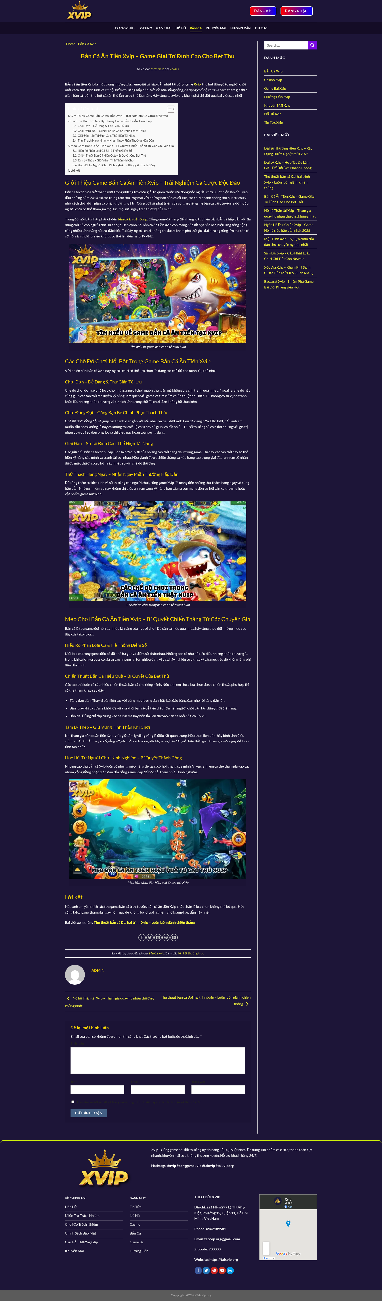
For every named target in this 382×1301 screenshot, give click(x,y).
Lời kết (75, 170)
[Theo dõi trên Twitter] (206, 1270)
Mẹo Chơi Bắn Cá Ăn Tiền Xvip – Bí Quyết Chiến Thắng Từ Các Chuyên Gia (122, 146)
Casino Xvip (273, 80)
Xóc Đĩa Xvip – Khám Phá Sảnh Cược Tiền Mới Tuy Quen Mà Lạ (288, 270)
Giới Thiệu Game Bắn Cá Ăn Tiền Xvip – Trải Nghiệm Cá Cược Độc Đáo (119, 116)
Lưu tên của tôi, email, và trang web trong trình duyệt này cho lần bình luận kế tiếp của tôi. (139, 1102)
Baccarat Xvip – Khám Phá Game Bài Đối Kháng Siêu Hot (288, 284)
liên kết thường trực (191, 953)
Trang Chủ (124, 28)
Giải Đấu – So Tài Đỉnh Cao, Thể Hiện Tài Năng (107, 135)
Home (70, 44)
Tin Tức (261, 28)
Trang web (198, 1081)
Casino (146, 28)
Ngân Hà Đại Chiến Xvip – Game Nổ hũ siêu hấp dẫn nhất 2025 (288, 227)
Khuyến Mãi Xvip (277, 105)
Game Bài (163, 28)
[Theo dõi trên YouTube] (222, 1270)
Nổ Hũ (181, 28)
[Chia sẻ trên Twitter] (150, 937)
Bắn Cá (196, 28)
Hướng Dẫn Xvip (277, 97)
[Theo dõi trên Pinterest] (214, 1270)
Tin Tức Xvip (273, 122)
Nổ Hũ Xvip (272, 114)
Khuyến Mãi (216, 28)
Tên (74, 1081)
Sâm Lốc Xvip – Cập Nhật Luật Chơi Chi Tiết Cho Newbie (287, 256)
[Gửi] (312, 45)
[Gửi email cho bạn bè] (158, 937)
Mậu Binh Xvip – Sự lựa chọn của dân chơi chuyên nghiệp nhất (289, 242)
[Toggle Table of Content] (169, 109)
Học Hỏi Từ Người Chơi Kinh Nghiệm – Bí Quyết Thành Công (116, 165)
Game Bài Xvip (275, 88)
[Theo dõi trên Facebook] (198, 1270)
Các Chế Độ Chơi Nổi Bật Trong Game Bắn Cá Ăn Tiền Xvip (111, 121)
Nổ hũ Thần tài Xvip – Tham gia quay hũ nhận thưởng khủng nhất (290, 213)
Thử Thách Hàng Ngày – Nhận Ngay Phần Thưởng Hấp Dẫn (116, 140)
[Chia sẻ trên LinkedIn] (174, 937)
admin (174, 69)
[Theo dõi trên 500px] (230, 1270)
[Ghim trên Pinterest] (166, 937)
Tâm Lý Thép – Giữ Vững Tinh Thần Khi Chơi (106, 160)
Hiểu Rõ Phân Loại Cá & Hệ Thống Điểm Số (105, 150)
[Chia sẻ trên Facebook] (142, 937)
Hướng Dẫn (240, 28)
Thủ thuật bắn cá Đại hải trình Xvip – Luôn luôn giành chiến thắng (287, 182)
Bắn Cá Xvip (156, 953)
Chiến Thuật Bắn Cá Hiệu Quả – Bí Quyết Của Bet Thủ (112, 155)
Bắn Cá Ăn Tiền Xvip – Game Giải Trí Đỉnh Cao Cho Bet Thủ (289, 199)
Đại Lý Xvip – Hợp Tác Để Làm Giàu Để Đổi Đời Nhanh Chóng (287, 165)
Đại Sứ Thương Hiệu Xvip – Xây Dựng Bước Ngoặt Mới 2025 (288, 151)
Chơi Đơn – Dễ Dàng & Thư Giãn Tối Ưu (103, 126)
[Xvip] (87, 11)
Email (136, 1081)
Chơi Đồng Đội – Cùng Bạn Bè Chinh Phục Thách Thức (112, 131)
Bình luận (78, 1043)
